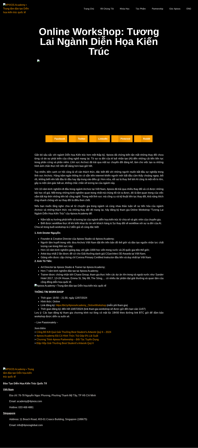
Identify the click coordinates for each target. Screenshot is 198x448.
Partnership (157, 8)
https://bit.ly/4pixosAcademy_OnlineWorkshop (81, 305)
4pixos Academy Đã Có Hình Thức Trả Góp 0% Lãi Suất (67, 335)
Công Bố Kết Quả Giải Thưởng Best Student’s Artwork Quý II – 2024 (74, 332)
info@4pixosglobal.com (30, 425)
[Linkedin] (193, 427)
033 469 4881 (26, 407)
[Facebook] (165, 427)
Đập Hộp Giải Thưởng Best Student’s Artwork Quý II (65, 343)
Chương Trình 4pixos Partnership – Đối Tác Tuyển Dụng (68, 339)
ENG (189, 8)
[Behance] (176, 427)
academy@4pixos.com (29, 401)
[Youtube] (182, 427)
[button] (56, 138)
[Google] (187, 427)
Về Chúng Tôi (107, 8)
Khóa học (124, 8)
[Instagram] (171, 427)
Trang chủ (89, 8)
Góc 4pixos (174, 8)
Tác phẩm (141, 8)
